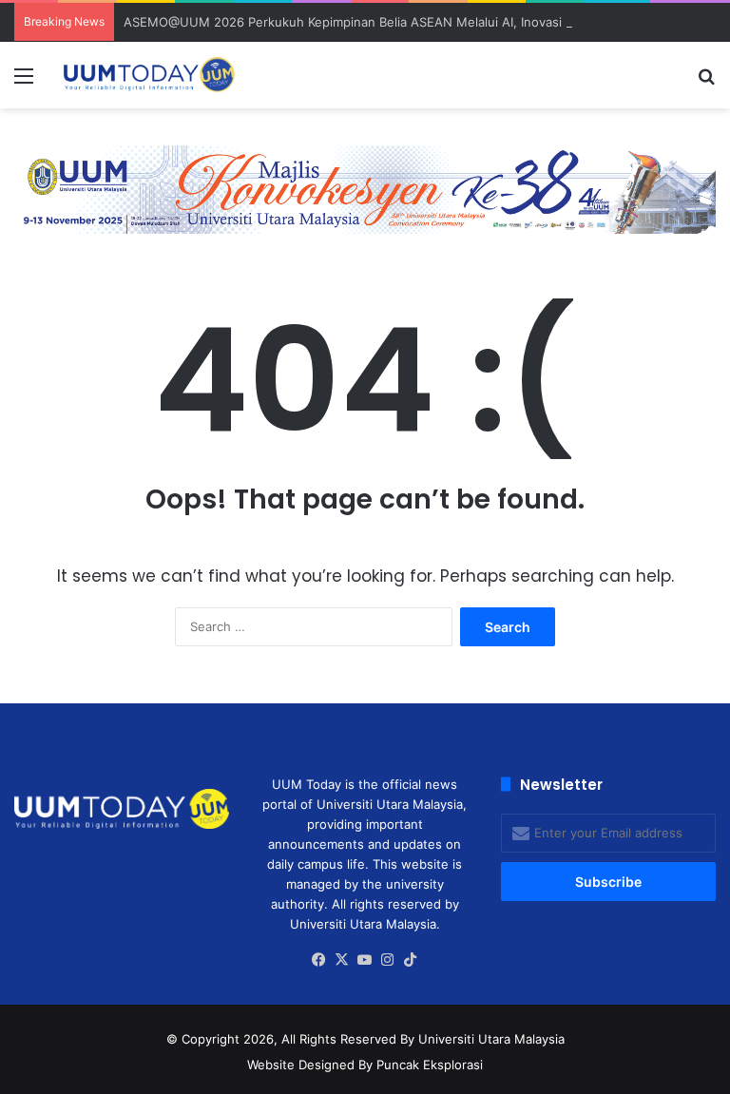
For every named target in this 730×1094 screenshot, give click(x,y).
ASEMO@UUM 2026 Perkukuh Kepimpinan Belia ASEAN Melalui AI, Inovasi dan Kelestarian (390, 21)
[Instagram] (387, 960)
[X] (342, 960)
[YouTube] (365, 960)
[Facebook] (319, 960)
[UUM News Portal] (148, 75)
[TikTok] (410, 960)
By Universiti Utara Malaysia (482, 1038)
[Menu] (23, 82)
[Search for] (706, 82)
